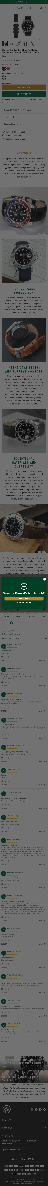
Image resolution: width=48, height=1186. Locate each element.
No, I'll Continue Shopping (24, 602)
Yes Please (24, 598)
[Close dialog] (44, 579)
